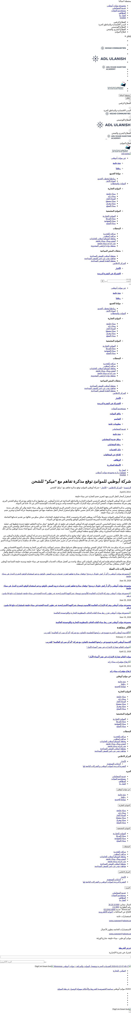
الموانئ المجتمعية (123, 828)
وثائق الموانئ (115, 414)
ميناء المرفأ (111, 218)
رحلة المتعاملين (114, 444)
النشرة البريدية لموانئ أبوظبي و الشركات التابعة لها (104, 766)
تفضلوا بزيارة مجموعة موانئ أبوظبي (111, 472)
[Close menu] (130, 284)
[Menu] (127, 279)
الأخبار (118, 268)
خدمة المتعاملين (119, 8)
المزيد (128, 888)
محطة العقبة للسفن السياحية (103, 261)
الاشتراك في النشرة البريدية (109, 273)
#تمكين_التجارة (119, 971)
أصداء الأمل (111, 181)
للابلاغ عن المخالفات (112, 455)
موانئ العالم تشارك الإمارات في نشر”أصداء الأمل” (109, 657)
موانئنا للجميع (120, 686)
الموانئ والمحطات (118, 183)
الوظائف (122, 13)
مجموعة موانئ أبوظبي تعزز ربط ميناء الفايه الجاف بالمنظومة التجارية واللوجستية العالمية (93, 622)
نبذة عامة (117, 163)
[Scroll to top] (130, 1011)
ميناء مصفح (111, 201)
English (123, 18)
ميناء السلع (111, 206)
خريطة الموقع (63, 989)
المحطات (126, 847)
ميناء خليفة (111, 194)
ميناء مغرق (111, 203)
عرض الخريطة (125, 948)
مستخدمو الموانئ (118, 10)
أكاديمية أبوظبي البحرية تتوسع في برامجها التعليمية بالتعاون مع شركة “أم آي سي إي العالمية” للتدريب (88, 642)
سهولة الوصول (75, 989)
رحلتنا (118, 168)
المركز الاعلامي (119, 263)
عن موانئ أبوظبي (118, 158)
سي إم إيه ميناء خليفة (106, 243)
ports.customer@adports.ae (120, 921)
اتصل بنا (122, 15)
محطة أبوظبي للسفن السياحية (103, 256)
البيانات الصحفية (114, 764)
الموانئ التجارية (109, 216)
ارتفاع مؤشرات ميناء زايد (120, 671)
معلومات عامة (114, 424)
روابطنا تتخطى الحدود (106, 179)
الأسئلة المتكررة (114, 465)
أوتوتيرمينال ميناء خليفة (106, 241)
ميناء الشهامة (110, 221)
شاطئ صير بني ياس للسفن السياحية (100, 258)
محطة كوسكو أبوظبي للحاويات (103, 238)
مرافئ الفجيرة (109, 234)
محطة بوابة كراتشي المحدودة (103, 246)
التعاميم (117, 419)
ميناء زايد (112, 196)
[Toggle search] (130, 279)
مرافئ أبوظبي (110, 236)
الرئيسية (127, 487)
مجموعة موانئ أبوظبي (116, 6)
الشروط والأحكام (89, 989)
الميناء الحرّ (111, 199)
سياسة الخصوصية (105, 989)
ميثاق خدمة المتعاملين (111, 439)
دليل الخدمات (115, 450)
